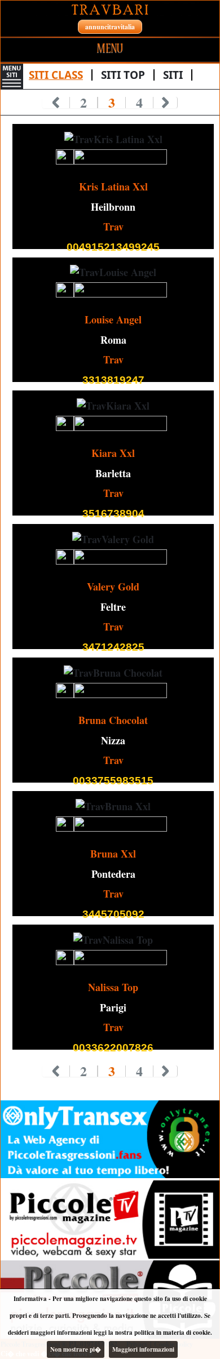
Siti (173, 75)
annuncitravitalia (110, 27)
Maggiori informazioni (143, 1349)
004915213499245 (113, 247)
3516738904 (113, 513)
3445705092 (113, 914)
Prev (56, 102)
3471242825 (113, 647)
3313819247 (113, 380)
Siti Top (123, 75)
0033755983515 (113, 781)
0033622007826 (113, 1048)
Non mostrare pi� (75, 1349)
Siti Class (56, 75)
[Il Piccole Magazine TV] (110, 1219)
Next (165, 102)
